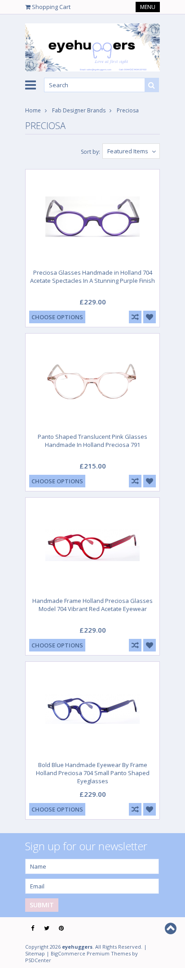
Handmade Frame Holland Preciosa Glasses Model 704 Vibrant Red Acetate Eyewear (92, 605)
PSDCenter (38, 960)
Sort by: (90, 152)
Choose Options (57, 317)
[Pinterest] (61, 928)
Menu (147, 7)
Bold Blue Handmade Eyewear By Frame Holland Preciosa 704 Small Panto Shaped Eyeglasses (93, 773)
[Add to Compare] (135, 317)
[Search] (152, 85)
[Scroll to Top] (171, 928)
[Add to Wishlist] (149, 317)
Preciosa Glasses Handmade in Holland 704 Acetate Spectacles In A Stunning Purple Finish (92, 276)
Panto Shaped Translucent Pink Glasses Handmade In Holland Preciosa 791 (92, 441)
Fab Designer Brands (79, 110)
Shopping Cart (51, 7)
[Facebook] (32, 928)
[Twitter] (46, 928)
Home (33, 110)
